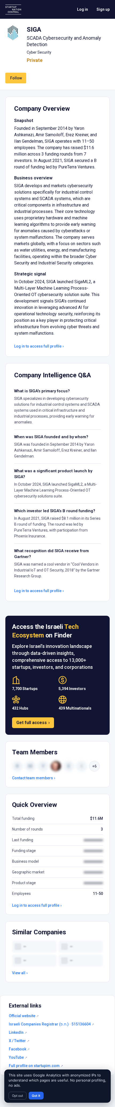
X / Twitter (19, 1041)
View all (20, 973)
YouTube (18, 1057)
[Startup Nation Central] (13, 9)
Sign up (103, 9)
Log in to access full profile (39, 346)
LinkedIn (18, 1032)
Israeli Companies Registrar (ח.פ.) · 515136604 (51, 1024)
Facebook (19, 1049)
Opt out (17, 1096)
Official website (24, 1016)
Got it (36, 1096)
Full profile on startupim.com (36, 1066)
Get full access (33, 722)
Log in (82, 9)
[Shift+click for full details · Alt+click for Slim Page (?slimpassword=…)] (12, 32)
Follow (16, 78)
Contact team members (33, 778)
